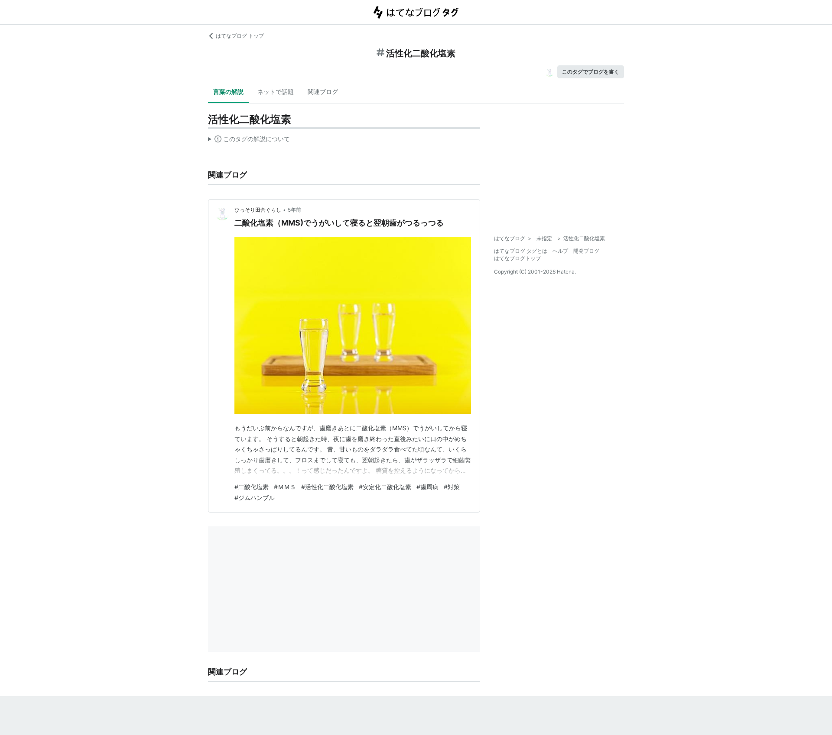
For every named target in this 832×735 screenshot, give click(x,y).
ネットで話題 (275, 91)
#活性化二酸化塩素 (327, 486)
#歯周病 (427, 486)
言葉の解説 (228, 91)
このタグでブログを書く (590, 71)
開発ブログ (586, 251)
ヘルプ (560, 251)
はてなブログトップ (517, 258)
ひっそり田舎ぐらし (257, 209)
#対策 (452, 486)
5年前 (294, 209)
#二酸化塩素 (251, 486)
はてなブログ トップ (240, 35)
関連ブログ (323, 91)
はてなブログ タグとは (520, 251)
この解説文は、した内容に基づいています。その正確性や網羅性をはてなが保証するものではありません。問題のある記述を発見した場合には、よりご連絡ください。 (249, 140)
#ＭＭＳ (285, 486)
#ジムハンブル (254, 497)
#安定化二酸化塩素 (385, 486)
